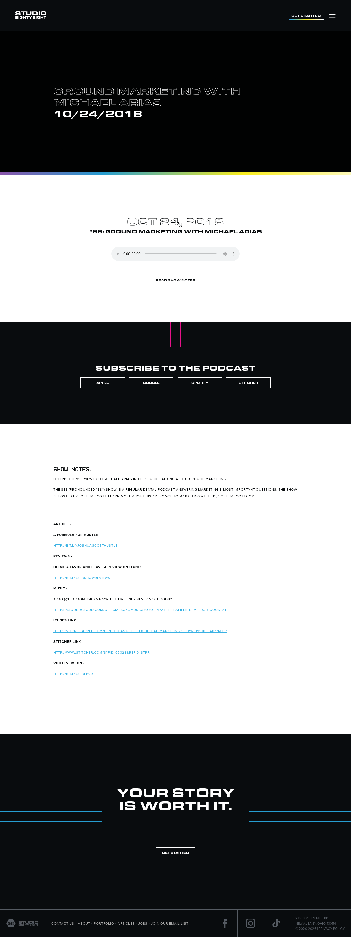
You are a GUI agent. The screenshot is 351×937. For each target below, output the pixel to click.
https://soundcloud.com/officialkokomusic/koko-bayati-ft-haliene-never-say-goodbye (140, 609)
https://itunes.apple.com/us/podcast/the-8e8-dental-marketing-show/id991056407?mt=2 (140, 631)
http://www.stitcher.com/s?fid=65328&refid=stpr (101, 652)
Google (151, 383)
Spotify (199, 383)
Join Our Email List (169, 923)
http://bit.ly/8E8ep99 (73, 673)
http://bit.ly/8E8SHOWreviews (81, 577)
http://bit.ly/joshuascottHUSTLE (85, 545)
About (84, 923)
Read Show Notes (175, 280)
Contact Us (62, 923)
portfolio (104, 923)
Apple (102, 383)
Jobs (142, 923)
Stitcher (248, 383)
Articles (126, 923)
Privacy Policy (332, 928)
